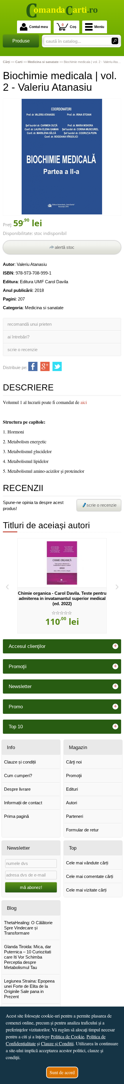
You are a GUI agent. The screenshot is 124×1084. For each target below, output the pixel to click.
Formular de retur (82, 829)
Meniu (99, 27)
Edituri (72, 789)
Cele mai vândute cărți (87, 862)
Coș (69, 26)
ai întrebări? (18, 336)
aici (83, 402)
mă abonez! (31, 887)
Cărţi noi (74, 761)
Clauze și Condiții (57, 1043)
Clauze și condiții (20, 761)
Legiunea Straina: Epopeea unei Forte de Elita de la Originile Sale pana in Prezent (29, 989)
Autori (71, 802)
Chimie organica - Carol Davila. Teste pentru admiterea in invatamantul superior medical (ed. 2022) (62, 598)
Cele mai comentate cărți (89, 876)
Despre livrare (17, 789)
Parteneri (74, 816)
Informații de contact (23, 802)
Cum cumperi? (18, 775)
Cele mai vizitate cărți (86, 889)
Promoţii (74, 775)
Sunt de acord (62, 1072)
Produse (21, 40)
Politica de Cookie (67, 1036)
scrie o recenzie (22, 349)
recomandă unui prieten (29, 324)
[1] (115, 41)
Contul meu (38, 27)
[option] (62, 585)
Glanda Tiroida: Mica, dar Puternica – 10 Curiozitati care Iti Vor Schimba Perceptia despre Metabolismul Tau (27, 957)
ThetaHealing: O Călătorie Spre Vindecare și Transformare (28, 927)
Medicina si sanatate (44, 307)
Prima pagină (16, 816)
